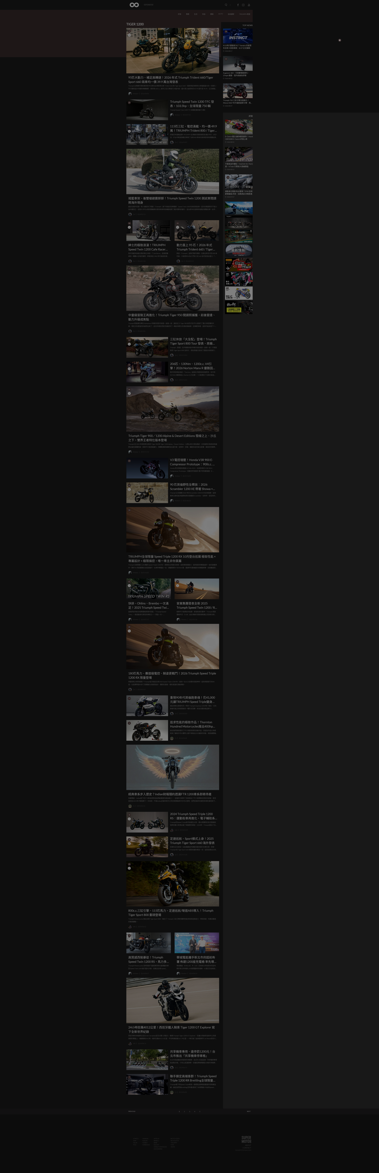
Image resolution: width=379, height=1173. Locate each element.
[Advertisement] (97, 54)
